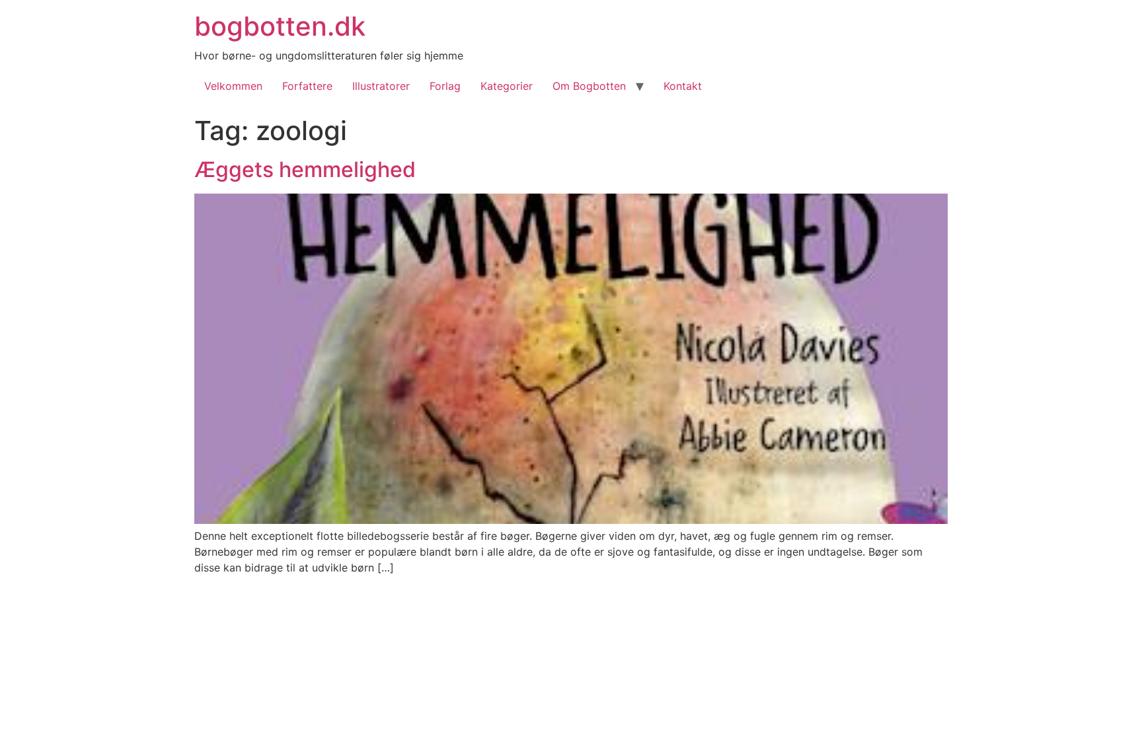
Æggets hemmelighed (305, 169)
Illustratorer (381, 85)
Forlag (445, 85)
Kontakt (683, 85)
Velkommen (233, 85)
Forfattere (307, 85)
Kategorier (506, 85)
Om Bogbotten (589, 85)
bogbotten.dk (279, 26)
